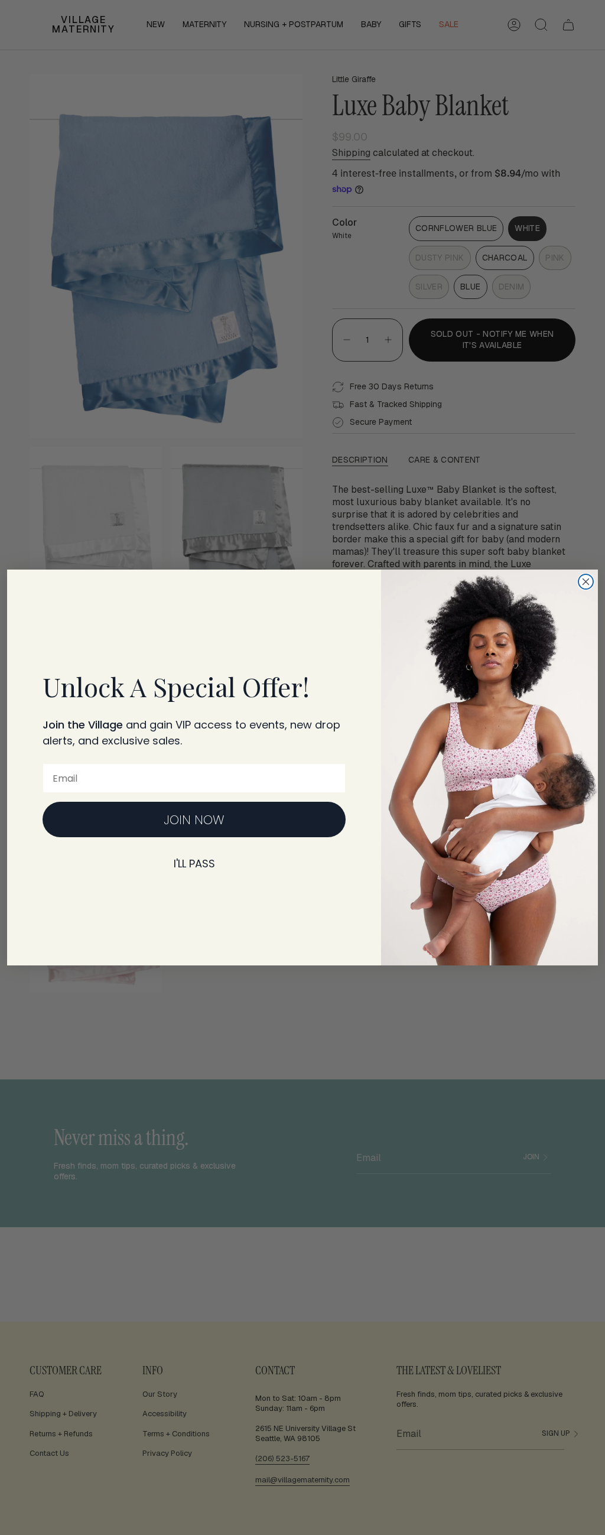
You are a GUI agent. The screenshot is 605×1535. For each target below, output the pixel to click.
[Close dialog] (585, 581)
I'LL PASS (194, 863)
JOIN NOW (194, 819)
